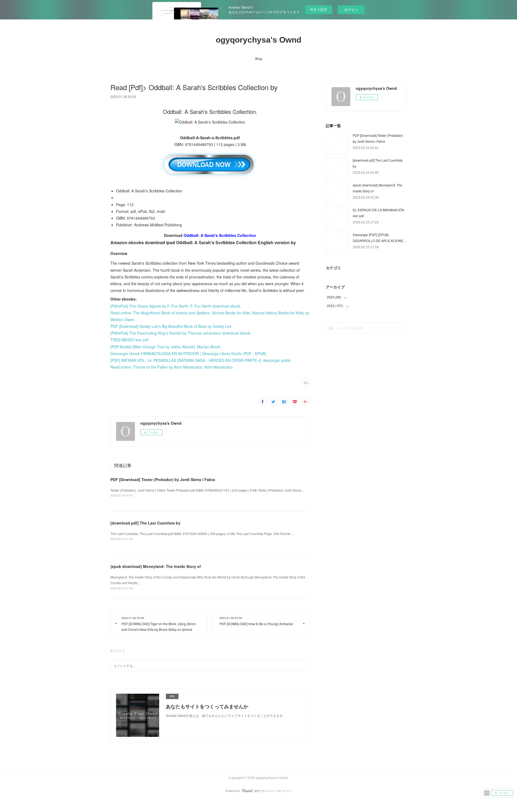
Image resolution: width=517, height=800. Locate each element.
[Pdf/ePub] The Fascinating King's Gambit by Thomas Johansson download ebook (180, 333)
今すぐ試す (318, 9)
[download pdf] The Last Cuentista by (145, 523)
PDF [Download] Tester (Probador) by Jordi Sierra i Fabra (162, 479)
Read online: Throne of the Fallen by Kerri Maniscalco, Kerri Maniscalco (171, 367)
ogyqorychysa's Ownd (258, 39)
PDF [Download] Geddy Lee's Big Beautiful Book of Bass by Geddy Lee (171, 326)
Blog (258, 58)
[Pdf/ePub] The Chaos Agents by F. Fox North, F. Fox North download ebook (175, 306)
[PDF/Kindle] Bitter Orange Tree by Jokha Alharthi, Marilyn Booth (165, 346)
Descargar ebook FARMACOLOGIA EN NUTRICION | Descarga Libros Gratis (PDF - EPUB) (188, 353)
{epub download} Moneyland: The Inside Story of (155, 566)
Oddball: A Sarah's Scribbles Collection (220, 235)
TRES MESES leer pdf (129, 339)
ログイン (351, 9)
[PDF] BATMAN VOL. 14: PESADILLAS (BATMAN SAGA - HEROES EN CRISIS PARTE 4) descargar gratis (200, 360)
